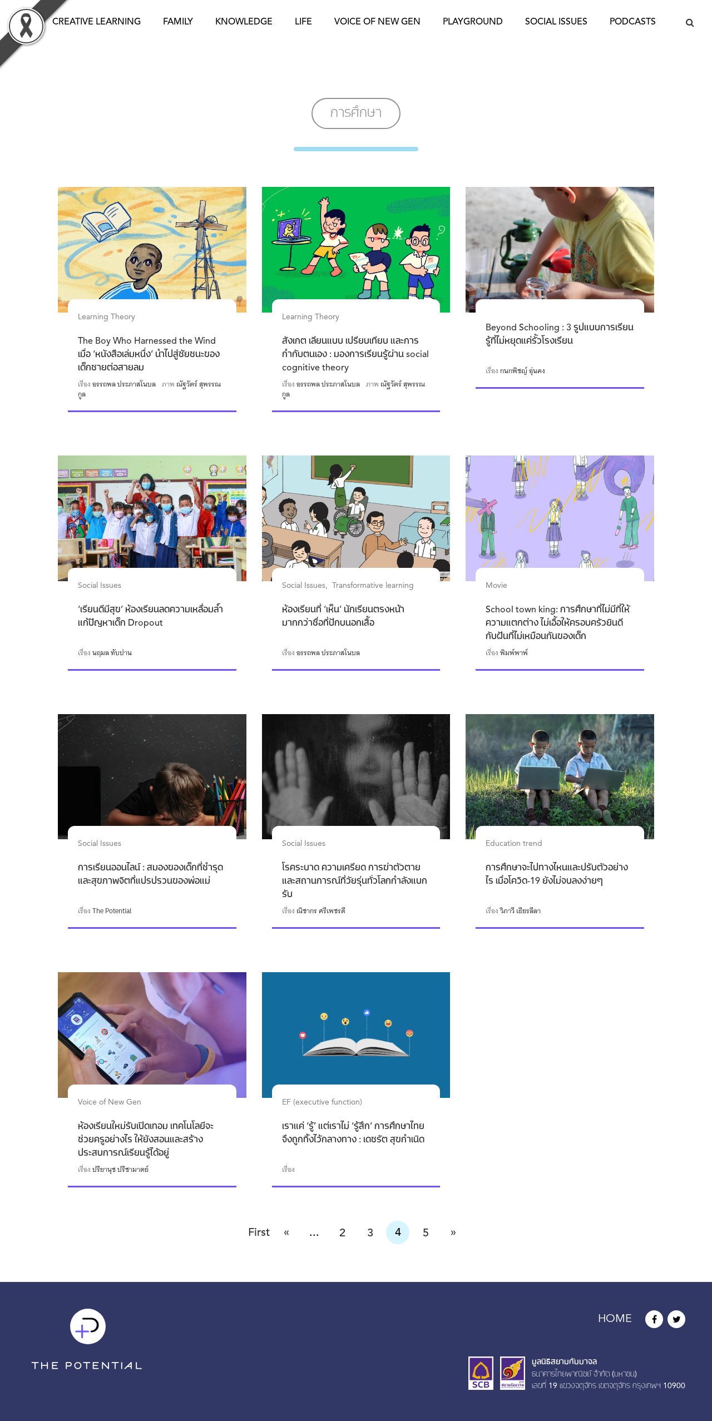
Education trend (514, 844)
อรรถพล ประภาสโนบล (124, 384)
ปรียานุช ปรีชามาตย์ (120, 1169)
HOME (615, 1319)
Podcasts (633, 22)
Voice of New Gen (377, 22)
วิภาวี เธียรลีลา (520, 911)
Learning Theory (106, 317)
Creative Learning (96, 22)
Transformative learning (373, 586)
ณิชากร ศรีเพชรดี (320, 911)
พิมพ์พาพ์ (514, 653)
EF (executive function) (322, 1102)
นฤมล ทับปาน (112, 653)
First (259, 1233)
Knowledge (244, 22)
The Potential (112, 911)
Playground (473, 22)
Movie (496, 586)
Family (178, 22)
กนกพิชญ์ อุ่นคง (522, 371)
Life (303, 22)
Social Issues (556, 22)
